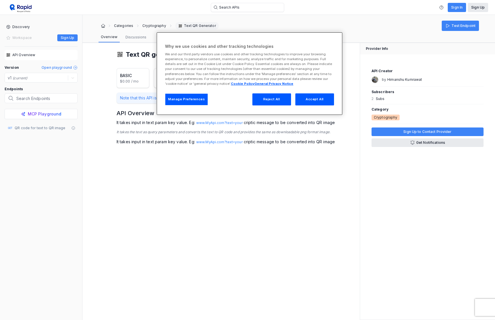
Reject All (271, 99)
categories (123, 26)
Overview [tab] (109, 37)
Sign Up (478, 7)
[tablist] (124, 37)
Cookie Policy (242, 84)
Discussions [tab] (135, 37)
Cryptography (154, 26)
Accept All (315, 99)
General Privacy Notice (273, 84)
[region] (249, 73)
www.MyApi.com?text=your (219, 123)
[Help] (441, 7)
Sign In (457, 7)
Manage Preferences (186, 99)
